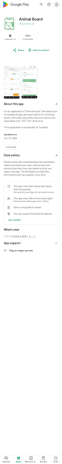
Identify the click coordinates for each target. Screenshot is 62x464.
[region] (31, 37)
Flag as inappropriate (18, 250)
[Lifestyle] (11, 147)
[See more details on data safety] (14, 220)
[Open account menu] (56, 4)
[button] (15, 39)
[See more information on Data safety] (56, 155)
